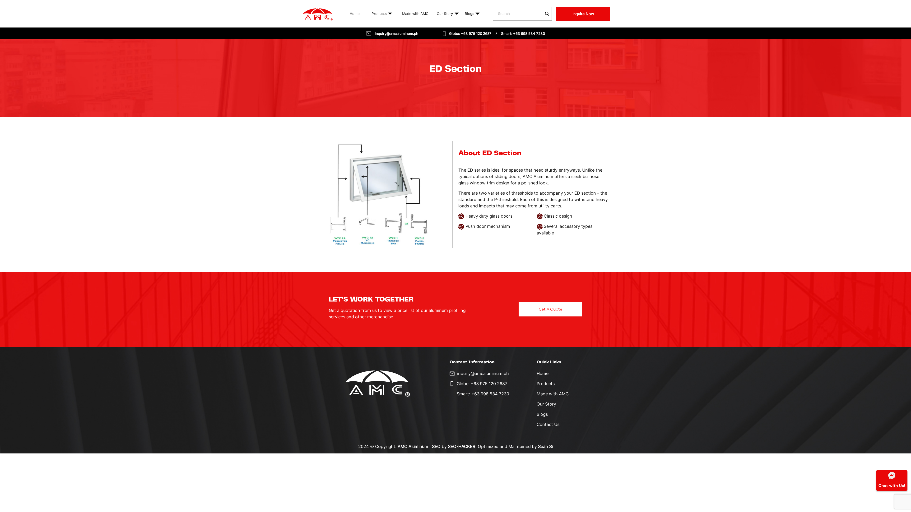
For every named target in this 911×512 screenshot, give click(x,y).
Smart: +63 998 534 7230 (523, 33)
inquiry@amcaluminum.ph (396, 33)
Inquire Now (583, 13)
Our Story (445, 13)
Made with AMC (415, 13)
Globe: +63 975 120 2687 (470, 33)
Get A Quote (550, 309)
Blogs (469, 13)
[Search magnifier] (547, 13)
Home (355, 13)
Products (379, 13)
